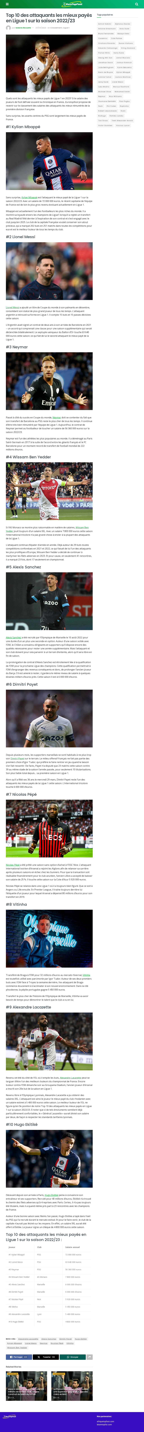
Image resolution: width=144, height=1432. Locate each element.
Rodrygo (102, 116)
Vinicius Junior (123, 125)
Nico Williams (115, 96)
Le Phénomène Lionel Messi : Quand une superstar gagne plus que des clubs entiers (70, 1392)
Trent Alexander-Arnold (122, 120)
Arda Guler (124, 29)
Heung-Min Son (105, 58)
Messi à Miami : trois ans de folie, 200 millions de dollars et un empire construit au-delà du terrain (26, 1392)
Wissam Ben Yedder (17, 1347)
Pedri (100, 106)
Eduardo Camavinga (107, 48)
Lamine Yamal (104, 77)
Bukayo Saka (123, 33)
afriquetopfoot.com (105, 1421)
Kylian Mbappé (29, 197)
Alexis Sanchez (13, 637)
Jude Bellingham (106, 67)
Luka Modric (103, 87)
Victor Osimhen (105, 125)
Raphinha (124, 106)
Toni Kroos (103, 120)
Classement (56, 27)
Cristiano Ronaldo (106, 43)
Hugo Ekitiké (51, 1195)
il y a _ (12, 1398)
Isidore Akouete (23, 27)
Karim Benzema (124, 67)
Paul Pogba (124, 101)
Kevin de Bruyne (105, 72)
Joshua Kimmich (124, 62)
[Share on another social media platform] (89, 1357)
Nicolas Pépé (13, 864)
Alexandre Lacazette (70, 1077)
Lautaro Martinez (123, 77)
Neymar (57, 417)
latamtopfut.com (104, 1424)
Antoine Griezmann (107, 29)
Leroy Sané (103, 82)
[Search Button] (136, 4)
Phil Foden (111, 106)
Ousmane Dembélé (107, 101)
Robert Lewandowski (107, 111)
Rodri (123, 111)
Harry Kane (119, 53)
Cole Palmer (116, 38)
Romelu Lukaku (116, 116)
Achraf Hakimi (104, 24)
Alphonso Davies (122, 24)
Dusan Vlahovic (126, 43)
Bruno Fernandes (106, 33)
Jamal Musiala (123, 58)
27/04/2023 (41, 27)
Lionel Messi (12, 307)
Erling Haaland (128, 48)
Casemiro (102, 38)
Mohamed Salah (122, 91)
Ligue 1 (66, 27)
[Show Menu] (7, 4)
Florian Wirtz (104, 53)
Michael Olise (104, 91)
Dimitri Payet (17, 758)
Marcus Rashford (121, 87)
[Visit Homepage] (72, 4)
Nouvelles (13, 1374)
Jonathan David (105, 62)
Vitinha (86, 975)
